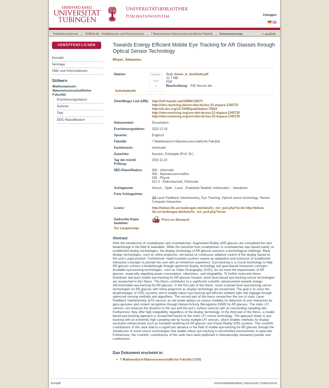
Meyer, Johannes (127, 59)
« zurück (269, 34)
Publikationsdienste (65, 33)
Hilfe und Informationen (70, 71)
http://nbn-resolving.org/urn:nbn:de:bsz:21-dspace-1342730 (196, 112)
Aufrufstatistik (125, 91)
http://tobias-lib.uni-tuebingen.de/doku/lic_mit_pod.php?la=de (198, 208)
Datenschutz (269, 383)
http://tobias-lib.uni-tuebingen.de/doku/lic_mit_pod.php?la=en (208, 210)
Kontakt (58, 58)
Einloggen (269, 14)
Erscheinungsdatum (72, 99)
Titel (60, 113)
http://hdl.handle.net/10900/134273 (177, 101)
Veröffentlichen (76, 45)
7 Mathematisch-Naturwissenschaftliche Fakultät (182, 33)
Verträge (58, 64)
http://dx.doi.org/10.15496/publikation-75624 (184, 109)
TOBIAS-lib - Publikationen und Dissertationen (114, 33)
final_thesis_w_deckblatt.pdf (187, 74)
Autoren (63, 106)
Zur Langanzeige (126, 228)
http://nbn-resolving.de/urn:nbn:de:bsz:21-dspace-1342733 (195, 105)
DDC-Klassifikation (71, 119)
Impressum (251, 383)
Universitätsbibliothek (228, 383)
